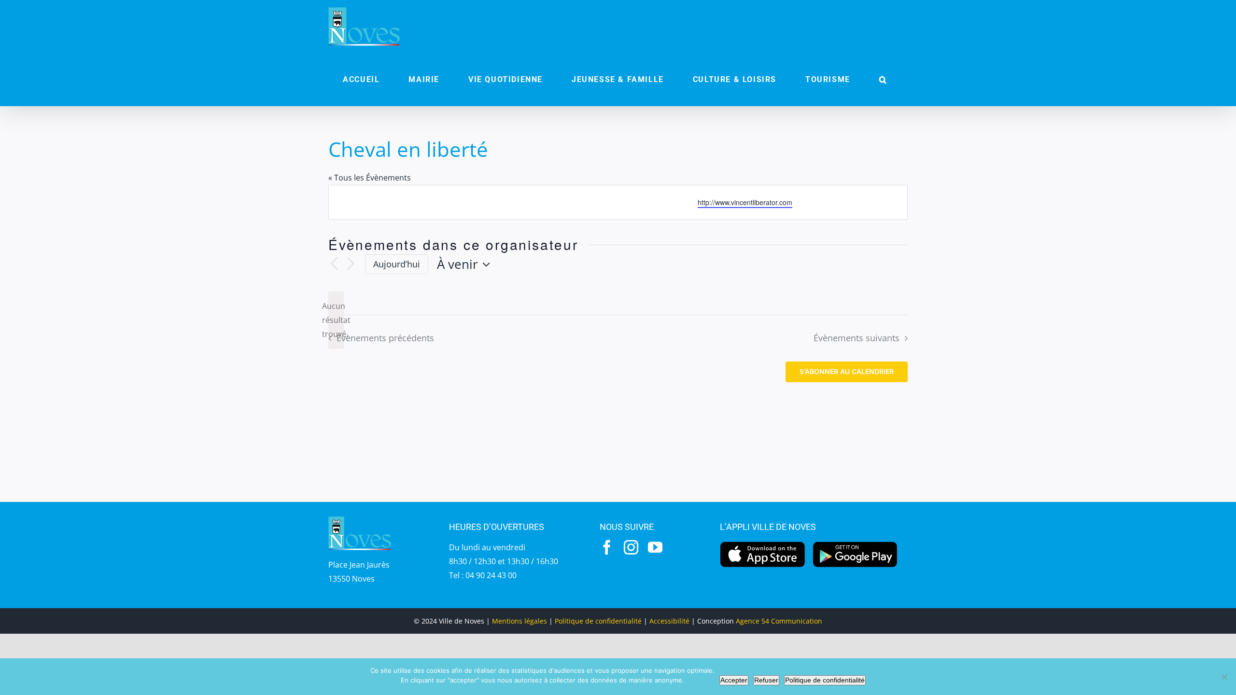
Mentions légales (519, 621)
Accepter (733, 680)
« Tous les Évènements (369, 177)
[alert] (336, 320)
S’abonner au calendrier (847, 371)
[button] (883, 79)
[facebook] (607, 547)
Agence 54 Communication (779, 621)
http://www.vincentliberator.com (745, 202)
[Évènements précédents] (334, 264)
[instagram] (631, 547)
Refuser (766, 680)
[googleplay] (855, 544)
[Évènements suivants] (350, 264)
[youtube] (655, 547)
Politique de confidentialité (598, 621)
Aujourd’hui (396, 264)
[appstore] (762, 544)
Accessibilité (669, 621)
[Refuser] (1224, 676)
